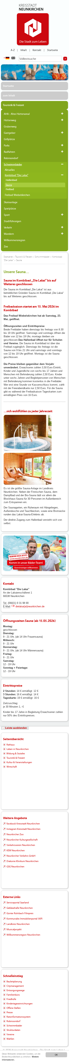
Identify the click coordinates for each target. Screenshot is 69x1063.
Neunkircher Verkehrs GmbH (21, 856)
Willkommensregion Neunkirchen (23, 934)
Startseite (52, 50)
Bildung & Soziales (16, 753)
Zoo (6, 246)
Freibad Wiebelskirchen (17, 195)
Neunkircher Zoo (15, 834)
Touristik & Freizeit (13, 105)
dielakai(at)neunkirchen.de (30, 606)
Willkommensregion (14, 240)
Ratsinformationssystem (18, 1016)
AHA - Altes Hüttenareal (17, 114)
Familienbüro (13, 994)
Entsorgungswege (16, 990)
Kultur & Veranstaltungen (19, 762)
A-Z (13, 50)
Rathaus (11, 744)
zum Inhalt (9, 95)
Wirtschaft (12, 766)
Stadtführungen (12, 221)
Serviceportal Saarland (18, 902)
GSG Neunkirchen (15, 866)
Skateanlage (10, 202)
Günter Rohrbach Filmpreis (20, 913)
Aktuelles (10, 170)
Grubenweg (10, 126)
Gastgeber (9, 133)
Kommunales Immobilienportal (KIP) (25, 918)
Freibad (10, 189)
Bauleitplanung (14, 981)
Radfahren (9, 151)
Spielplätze (10, 208)
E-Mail (6, 606)
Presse (10, 1012)
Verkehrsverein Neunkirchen (21, 845)
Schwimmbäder (13, 164)
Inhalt (24, 50)
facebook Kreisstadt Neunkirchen (23, 823)
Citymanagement (15, 986)
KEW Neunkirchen (16, 850)
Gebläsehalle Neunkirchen (20, 908)
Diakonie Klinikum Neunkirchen (23, 861)
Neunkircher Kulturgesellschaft (22, 839)
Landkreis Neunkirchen (18, 924)
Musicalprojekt (14, 929)
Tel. (5, 603)
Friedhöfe (11, 999)
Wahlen (10, 1039)
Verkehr (8, 227)
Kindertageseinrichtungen (20, 1003)
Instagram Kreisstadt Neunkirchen (23, 829)
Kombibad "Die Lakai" (16, 175)
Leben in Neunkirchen (18, 749)
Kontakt (37, 50)
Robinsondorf (11, 158)
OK (56, 1054)
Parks (6, 145)
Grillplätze (9, 139)
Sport (7, 215)
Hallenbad (11, 180)
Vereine (10, 1034)
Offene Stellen (14, 1008)
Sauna (9, 185)
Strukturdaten (13, 1030)
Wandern (9, 234)
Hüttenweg (10, 120)
